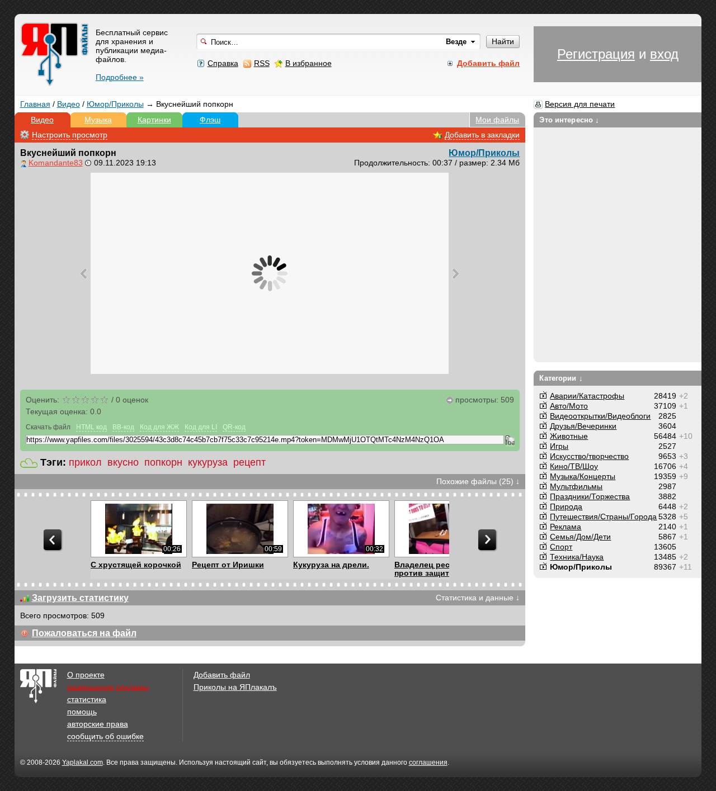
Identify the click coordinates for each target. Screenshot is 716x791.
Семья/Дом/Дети (580, 536)
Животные (569, 436)
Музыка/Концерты (582, 476)
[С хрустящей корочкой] (138, 528)
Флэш (210, 119)
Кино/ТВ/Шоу (574, 466)
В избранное (308, 63)
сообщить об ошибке (105, 736)
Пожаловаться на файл (84, 633)
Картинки (154, 119)
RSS (262, 63)
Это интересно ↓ (569, 120)
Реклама (565, 526)
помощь (82, 711)
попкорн (163, 462)
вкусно (123, 462)
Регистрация (596, 53)
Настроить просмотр (69, 134)
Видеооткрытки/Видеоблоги (600, 415)
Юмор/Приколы (115, 104)
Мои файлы (497, 119)
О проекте (86, 674)
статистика (86, 699)
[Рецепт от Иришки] (240, 528)
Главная (35, 104)
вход (664, 53)
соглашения (428, 762)
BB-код (123, 427)
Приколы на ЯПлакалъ (235, 687)
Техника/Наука (577, 556)
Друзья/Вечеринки (583, 425)
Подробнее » (120, 77)
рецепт (249, 462)
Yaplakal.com (82, 762)
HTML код (91, 427)
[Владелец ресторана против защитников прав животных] (442, 528)
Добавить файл (222, 674)
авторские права (97, 723)
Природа (566, 506)
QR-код (234, 427)
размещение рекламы (108, 687)
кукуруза (208, 462)
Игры (559, 446)
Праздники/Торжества (590, 496)
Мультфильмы (576, 486)
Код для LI (201, 427)
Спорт (561, 546)
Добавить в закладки (482, 134)
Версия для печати (580, 104)
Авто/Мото (569, 405)
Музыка (98, 119)
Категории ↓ (560, 378)
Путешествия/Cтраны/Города (603, 516)
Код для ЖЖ (159, 427)
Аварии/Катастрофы (587, 395)
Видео (68, 104)
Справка (223, 63)
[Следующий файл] (456, 273)
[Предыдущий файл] (84, 273)
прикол (85, 462)
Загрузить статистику (80, 598)
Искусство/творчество (589, 456)
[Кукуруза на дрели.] (341, 528)
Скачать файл (48, 427)
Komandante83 (56, 162)
